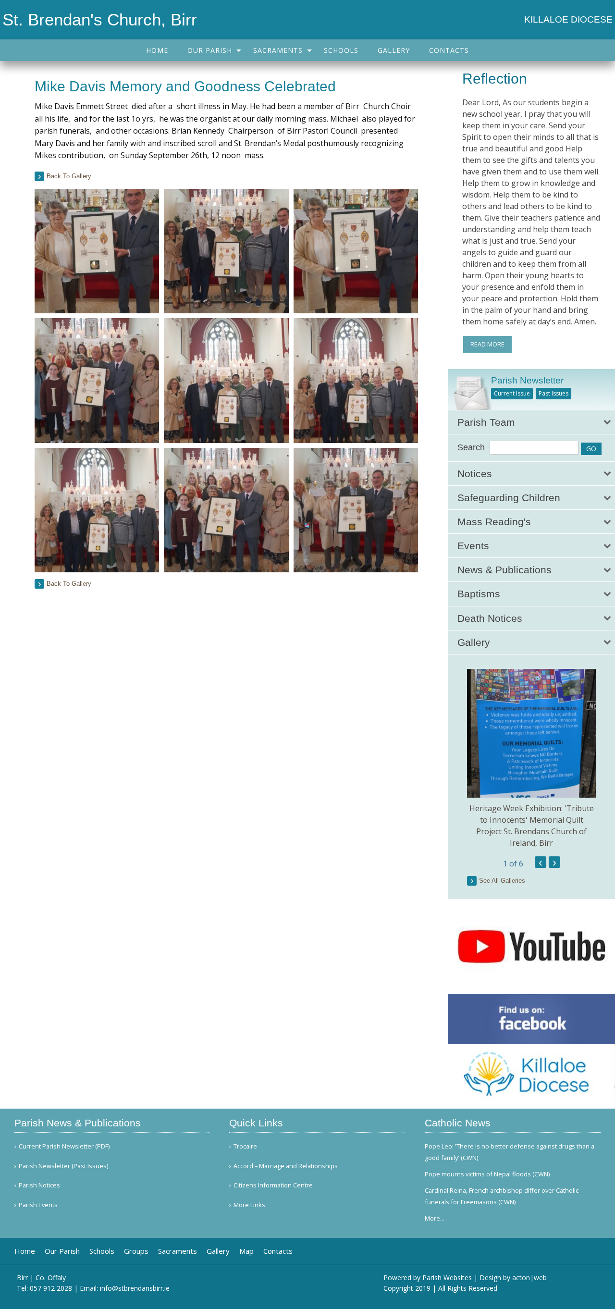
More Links (249, 1205)
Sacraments (278, 50)
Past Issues (553, 393)
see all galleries (502, 880)
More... (434, 1218)
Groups (136, 1251)
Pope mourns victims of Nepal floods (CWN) (487, 1174)
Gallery (394, 50)
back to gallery (69, 176)
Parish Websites (447, 1277)
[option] (531, 759)
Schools (341, 50)
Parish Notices (39, 1185)
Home (157, 50)
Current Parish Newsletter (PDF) (64, 1146)
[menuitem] (157, 50)
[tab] (531, 422)
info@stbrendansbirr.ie (135, 1288)
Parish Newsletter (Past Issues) (63, 1166)
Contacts (449, 50)
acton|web (529, 1277)
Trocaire (245, 1146)
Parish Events (38, 1205)
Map (246, 1251)
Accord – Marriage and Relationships (286, 1166)
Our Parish (209, 50)
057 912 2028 (51, 1288)
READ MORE (487, 344)
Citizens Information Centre (273, 1185)
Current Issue (512, 393)
